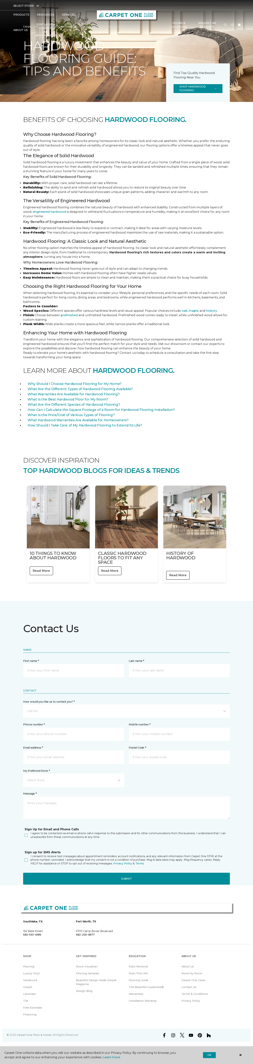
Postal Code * (137, 747)
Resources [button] (45, 14)
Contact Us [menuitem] (189, 987)
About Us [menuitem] (188, 966)
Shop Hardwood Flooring (192, 88)
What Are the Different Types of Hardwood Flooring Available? (80, 389)
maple (193, 310)
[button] (225, 25)
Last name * (136, 661)
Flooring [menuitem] (28, 966)
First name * (31, 661)
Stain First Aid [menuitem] (138, 973)
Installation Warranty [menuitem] (143, 1000)
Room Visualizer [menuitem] (87, 966)
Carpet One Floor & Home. (34, 1035)
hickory (211, 310)
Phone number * (34, 724)
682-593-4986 (32, 934)
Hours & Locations (179, 24)
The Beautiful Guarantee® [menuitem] (146, 987)
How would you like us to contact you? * (49, 701)
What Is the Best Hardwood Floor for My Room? (68, 399)
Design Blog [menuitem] (84, 991)
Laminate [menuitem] (29, 994)
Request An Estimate (207, 24)
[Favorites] (232, 25)
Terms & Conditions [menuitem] (195, 994)
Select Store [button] (23, 5)
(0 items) (239, 25)
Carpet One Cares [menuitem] (193, 980)
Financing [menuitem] (29, 1014)
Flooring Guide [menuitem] (138, 980)
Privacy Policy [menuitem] (191, 1000)
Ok (209, 1055)
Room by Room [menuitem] (192, 973)
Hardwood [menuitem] (30, 980)
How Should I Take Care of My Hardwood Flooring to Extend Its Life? (85, 425)
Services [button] (69, 14)
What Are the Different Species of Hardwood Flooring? (74, 405)
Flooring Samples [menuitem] (87, 973)
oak (184, 310)
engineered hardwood (49, 212)
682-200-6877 (85, 934)
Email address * (33, 747)
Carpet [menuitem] (27, 987)
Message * (29, 793)
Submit (126, 878)
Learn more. (112, 1057)
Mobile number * (140, 724)
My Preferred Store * (36, 771)
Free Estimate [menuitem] (32, 1007)
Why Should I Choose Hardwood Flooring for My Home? (74, 384)
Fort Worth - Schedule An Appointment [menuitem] (45, 30)
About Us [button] (20, 30)
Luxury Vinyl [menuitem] (31, 973)
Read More (41, 570)
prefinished (69, 315)
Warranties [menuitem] (136, 994)
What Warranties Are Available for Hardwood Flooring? (73, 394)
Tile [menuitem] (25, 1000)
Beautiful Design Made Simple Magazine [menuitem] (96, 982)
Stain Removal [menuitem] (138, 966)
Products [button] (21, 14)
